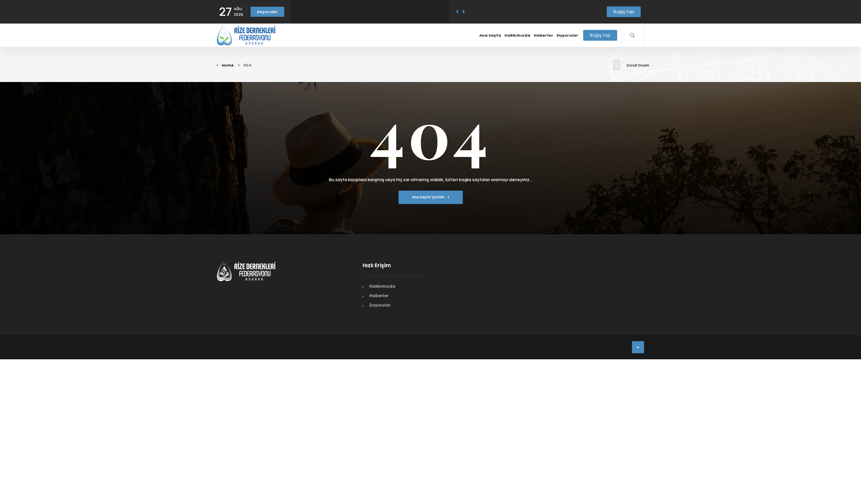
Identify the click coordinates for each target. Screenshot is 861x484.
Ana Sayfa (490, 35)
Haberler (543, 35)
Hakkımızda (517, 35)
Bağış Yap (623, 11)
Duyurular (567, 35)
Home (228, 65)
